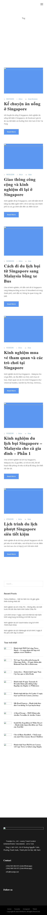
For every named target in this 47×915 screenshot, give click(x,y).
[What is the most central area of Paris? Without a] (8, 767)
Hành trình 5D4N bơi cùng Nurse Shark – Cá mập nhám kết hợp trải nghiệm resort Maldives (27, 650)
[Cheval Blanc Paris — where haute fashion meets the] (23, 779)
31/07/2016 (10, 99)
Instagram (26, 909)
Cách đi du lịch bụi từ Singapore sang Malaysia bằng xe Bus (22, 273)
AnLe (20, 99)
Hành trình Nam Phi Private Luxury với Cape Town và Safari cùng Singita (28, 745)
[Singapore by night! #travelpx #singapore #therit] (8, 809)
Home (9, 909)
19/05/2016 (10, 175)
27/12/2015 (9, 519)
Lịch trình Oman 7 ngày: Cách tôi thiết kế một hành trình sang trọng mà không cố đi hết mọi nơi (23, 616)
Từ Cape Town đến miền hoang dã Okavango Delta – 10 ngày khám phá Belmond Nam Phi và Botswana (27, 662)
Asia (29, 99)
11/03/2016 (10, 348)
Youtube (17, 909)
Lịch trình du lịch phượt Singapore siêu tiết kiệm (21, 529)
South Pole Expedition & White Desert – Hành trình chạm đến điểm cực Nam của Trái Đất (28, 725)
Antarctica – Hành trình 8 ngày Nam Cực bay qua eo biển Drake (27, 673)
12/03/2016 (10, 261)
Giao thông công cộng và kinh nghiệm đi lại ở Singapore (20, 186)
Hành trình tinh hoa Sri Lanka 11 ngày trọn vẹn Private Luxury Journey (28, 694)
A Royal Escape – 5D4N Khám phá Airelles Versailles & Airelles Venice (27, 714)
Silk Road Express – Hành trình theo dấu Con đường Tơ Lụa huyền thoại (27, 704)
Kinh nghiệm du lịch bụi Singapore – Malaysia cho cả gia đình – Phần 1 (23, 445)
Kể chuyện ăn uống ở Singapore (22, 106)
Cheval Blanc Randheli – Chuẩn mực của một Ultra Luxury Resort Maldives (28, 735)
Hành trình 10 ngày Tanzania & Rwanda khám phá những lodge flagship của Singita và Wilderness (26, 683)
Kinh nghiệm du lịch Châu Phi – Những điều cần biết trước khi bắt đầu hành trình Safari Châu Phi (23, 608)
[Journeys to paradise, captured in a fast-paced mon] (39, 764)
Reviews (35, 99)
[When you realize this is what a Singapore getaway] (23, 811)
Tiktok (35, 909)
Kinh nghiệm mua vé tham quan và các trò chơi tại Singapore (23, 360)
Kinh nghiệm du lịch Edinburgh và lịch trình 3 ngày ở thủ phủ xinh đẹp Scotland (23, 631)
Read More (11, 132)
